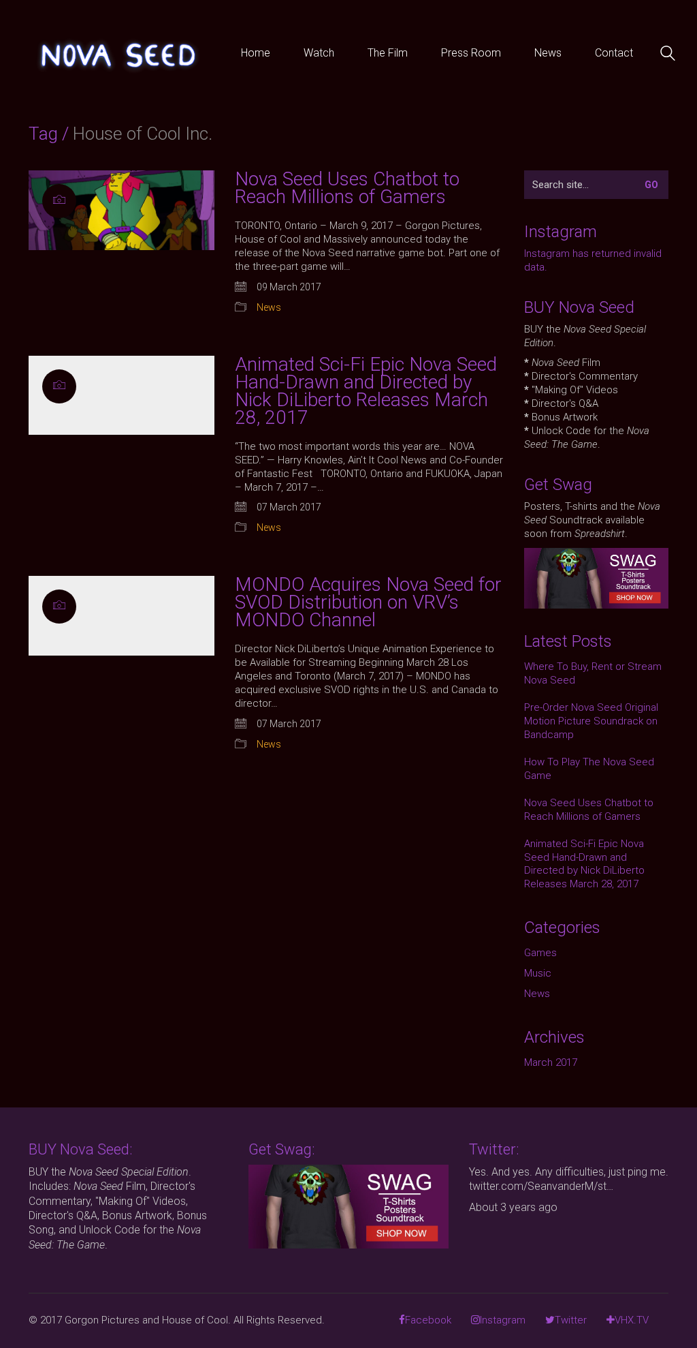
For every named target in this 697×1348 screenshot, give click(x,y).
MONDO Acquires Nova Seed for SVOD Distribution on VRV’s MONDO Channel (368, 602)
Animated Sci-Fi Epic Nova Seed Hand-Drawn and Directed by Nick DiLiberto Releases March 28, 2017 (366, 391)
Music (537, 973)
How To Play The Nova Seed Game (589, 769)
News (269, 307)
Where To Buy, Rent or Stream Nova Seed (593, 673)
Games (540, 953)
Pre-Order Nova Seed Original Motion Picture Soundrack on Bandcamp (591, 721)
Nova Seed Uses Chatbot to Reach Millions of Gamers (347, 188)
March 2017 (550, 1062)
